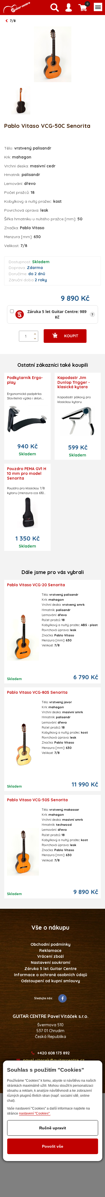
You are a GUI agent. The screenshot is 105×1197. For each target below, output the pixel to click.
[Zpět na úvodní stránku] (17, 7)
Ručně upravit (52, 1128)
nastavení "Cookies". (34, 1113)
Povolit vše (52, 1146)
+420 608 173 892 (53, 1053)
